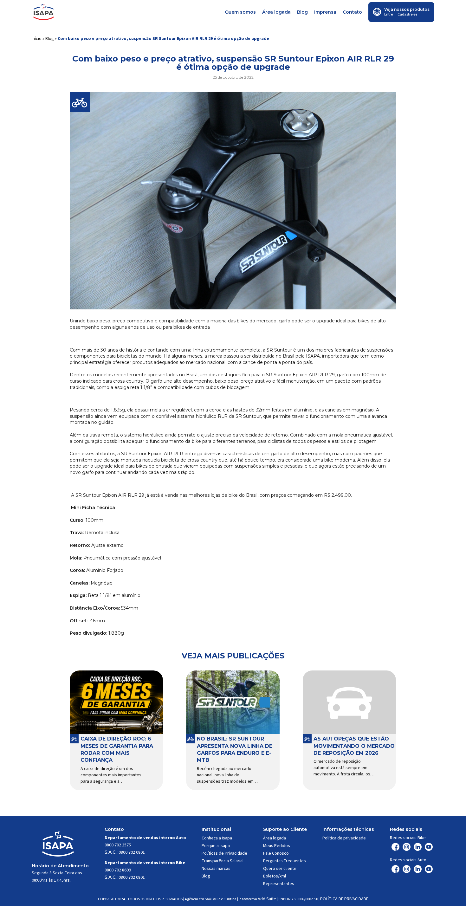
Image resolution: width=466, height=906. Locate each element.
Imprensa (325, 12)
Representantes (278, 884)
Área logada (276, 12)
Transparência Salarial (222, 861)
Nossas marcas (216, 868)
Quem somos (240, 12)
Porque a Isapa (216, 846)
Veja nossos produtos (407, 9)
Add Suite (267, 899)
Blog (302, 12)
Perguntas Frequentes (284, 861)
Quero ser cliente (279, 868)
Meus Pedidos (276, 846)
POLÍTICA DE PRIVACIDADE (344, 899)
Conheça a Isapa (217, 838)
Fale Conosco (276, 853)
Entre (388, 14)
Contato (352, 12)
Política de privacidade (344, 838)
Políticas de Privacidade (224, 853)
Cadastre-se (407, 14)
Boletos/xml (274, 876)
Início (37, 39)
